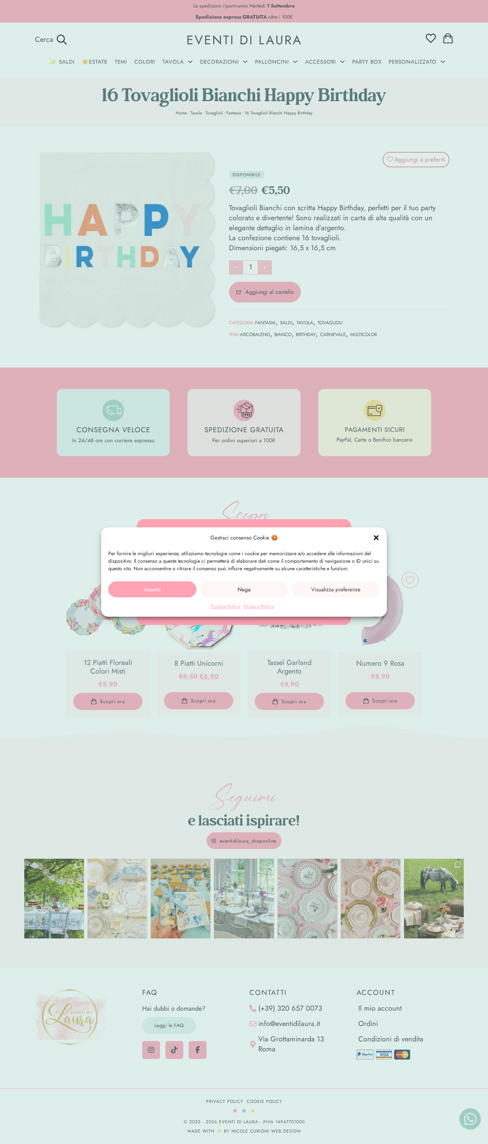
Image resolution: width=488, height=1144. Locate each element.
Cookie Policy (225, 606)
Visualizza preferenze (335, 589)
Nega (244, 589)
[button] (376, 537)
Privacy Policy (259, 606)
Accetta (152, 589)
